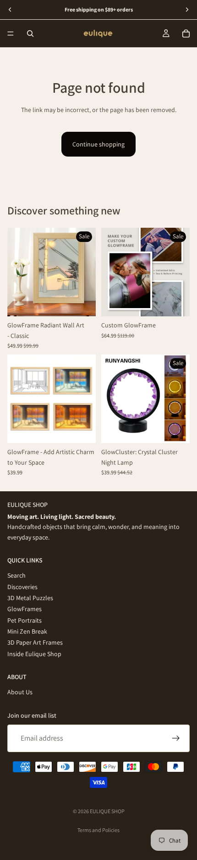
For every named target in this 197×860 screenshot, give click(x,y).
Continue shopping (98, 144)
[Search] (30, 33)
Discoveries (22, 587)
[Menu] (10, 33)
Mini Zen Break (27, 631)
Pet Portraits (24, 620)
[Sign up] (176, 738)
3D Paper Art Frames (35, 643)
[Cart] (186, 33)
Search (16, 575)
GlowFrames (24, 609)
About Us (20, 692)
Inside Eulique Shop (34, 654)
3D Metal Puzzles (30, 598)
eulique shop (107, 811)
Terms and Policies (98, 829)
